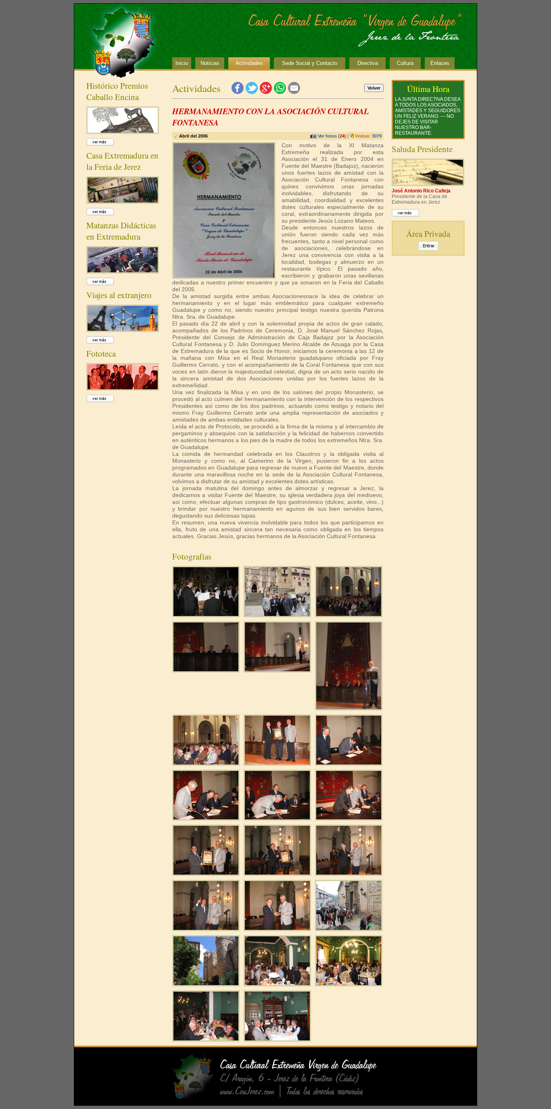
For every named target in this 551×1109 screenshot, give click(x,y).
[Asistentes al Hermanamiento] (348, 614)
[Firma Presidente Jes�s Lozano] (348, 817)
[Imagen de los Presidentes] (348, 873)
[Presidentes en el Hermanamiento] (277, 762)
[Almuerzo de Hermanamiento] (277, 983)
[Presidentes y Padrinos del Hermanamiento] (277, 614)
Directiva (367, 63)
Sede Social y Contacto (309, 63)
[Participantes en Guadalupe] (348, 928)
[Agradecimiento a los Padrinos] (205, 873)
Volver (373, 88)
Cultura (405, 63)
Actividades (249, 63)
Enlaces (439, 63)
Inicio (181, 63)
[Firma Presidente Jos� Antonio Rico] (277, 817)
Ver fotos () (332, 136)
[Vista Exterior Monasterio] (205, 983)
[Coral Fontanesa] (205, 614)
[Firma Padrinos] (348, 762)
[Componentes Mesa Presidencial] (205, 669)
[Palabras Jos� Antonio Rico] (348, 707)
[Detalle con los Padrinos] (205, 928)
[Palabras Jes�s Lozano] (277, 669)
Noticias (209, 63)
